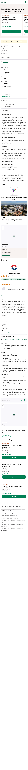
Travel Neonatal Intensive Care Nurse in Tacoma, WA (15, 339)
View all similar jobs (5, 501)
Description (20, 61)
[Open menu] (1, 61)
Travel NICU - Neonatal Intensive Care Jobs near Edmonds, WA (12, 529)
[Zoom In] (3, 227)
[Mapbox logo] (4, 246)
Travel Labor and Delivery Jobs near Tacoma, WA (12, 506)
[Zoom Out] (3, 229)
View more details (6, 255)
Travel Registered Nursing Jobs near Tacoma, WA (12, 513)
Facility (26, 61)
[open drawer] (25, 2)
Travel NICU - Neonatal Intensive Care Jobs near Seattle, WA (13, 521)
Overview (5, 61)
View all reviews (4, 295)
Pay (10, 61)
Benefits (14, 61)
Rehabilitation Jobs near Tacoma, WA (9, 518)
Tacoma (4, 5)
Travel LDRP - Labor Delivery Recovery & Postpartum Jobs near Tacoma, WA (13, 509)
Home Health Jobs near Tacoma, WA (9, 515)
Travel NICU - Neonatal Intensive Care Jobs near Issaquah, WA (12, 525)
